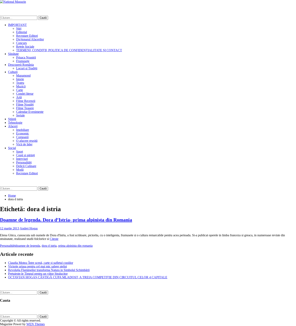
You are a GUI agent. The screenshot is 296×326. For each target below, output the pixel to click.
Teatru (20, 82)
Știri (18, 28)
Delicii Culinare (26, 166)
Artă (19, 97)
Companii (22, 137)
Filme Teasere (25, 108)
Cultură (13, 72)
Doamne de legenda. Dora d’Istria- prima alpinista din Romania (66, 219)
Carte (19, 90)
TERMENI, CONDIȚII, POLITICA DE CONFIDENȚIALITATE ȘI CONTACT (69, 50)
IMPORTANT (17, 25)
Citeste (54, 239)
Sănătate (13, 54)
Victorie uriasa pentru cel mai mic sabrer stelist (37, 266)
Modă (20, 169)
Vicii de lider (24, 144)
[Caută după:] (19, 17)
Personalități (24, 162)
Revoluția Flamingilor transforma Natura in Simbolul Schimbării (49, 270)
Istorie (20, 79)
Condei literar (24, 93)
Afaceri (13, 126)
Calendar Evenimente (29, 111)
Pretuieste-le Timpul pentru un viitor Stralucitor (38, 273)
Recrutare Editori (27, 35)
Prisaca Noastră (26, 57)
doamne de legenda (28, 245)
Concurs (21, 43)
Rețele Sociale (25, 46)
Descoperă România (21, 64)
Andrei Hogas (29, 228)
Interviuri (22, 158)
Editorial (21, 32)
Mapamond (23, 75)
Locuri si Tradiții (26, 68)
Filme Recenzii (25, 101)
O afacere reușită (26, 140)
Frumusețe (22, 61)
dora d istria (49, 245)
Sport (19, 151)
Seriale (20, 115)
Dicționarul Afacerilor (30, 39)
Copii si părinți (25, 155)
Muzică (21, 86)
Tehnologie (15, 122)
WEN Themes (35, 324)
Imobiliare (22, 130)
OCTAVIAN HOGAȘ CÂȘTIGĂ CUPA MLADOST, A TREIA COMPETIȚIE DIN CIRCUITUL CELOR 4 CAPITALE (87, 277)
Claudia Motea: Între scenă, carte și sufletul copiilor (40, 262)
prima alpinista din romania (75, 245)
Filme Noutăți (25, 104)
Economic (22, 133)
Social (12, 148)
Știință (12, 119)
